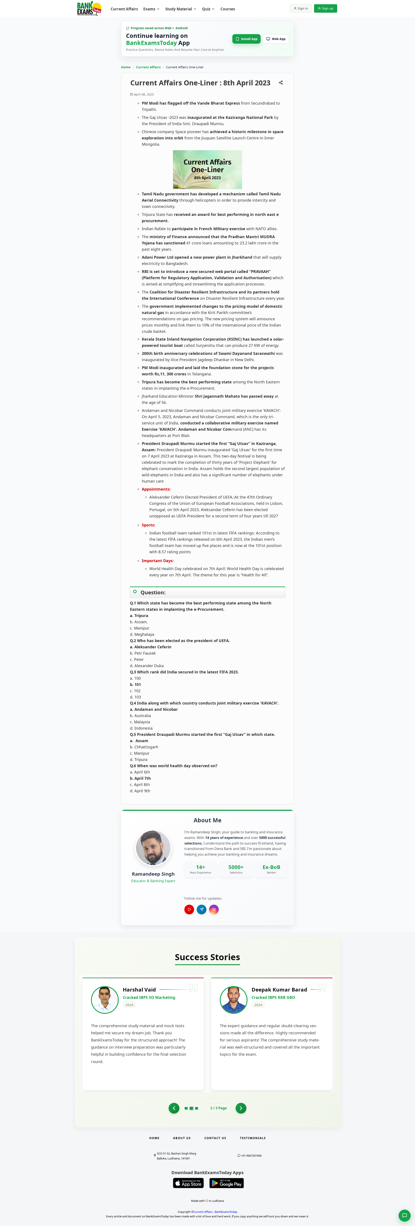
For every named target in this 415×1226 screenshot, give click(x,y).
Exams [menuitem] (149, 8)
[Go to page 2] (174, 1108)
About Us (182, 1138)
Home (126, 67)
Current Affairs (148, 67)
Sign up (327, 8)
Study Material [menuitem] (178, 8)
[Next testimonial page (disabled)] (241, 1108)
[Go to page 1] (186, 1108)
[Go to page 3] (196, 1108)
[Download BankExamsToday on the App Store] (188, 1183)
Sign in (303, 8)
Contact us (215, 1138)
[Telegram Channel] (201, 909)
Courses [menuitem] (227, 8)
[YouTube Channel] (189, 909)
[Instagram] (214, 909)
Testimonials (253, 1138)
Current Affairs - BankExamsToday (215, 1212)
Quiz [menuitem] (206, 8)
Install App (249, 39)
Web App (279, 39)
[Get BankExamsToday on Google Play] (226, 1183)
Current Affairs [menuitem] (124, 8)
